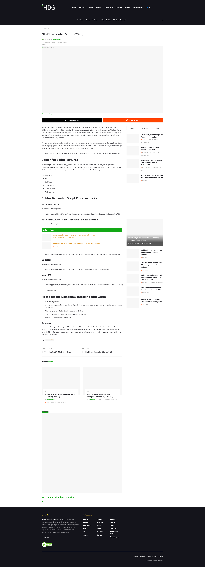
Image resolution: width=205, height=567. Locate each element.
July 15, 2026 (145, 270)
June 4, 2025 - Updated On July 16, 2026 (64, 237)
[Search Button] (162, 20)
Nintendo (100, 531)
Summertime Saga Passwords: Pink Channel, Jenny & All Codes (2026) (152, 162)
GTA (102, 20)
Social (112, 522)
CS (84, 531)
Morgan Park (57, 39)
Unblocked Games (84, 20)
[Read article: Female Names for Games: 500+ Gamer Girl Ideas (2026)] (133, 303)
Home (74, 7)
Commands (109, 7)
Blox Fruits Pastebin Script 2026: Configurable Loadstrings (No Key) (76, 243)
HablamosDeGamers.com (50, 519)
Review (99, 535)
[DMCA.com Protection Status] (47, 544)
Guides (119, 7)
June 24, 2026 (145, 293)
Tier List (113, 529)
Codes (98, 7)
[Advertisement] (145, 201)
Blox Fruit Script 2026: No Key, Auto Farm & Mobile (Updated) (74, 235)
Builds (85, 519)
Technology (138, 7)
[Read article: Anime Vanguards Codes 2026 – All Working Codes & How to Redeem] (145, 232)
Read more (45, 537)
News (91, 7)
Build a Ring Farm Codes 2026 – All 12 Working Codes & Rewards (152, 252)
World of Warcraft (119, 20)
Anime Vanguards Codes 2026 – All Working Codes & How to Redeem (143, 238)
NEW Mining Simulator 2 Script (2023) (61, 497)
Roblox (82, 7)
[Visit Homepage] (48, 7)
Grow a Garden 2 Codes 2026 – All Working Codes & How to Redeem (152, 265)
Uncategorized (115, 537)
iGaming (100, 522)
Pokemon (95, 20)
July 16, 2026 (145, 257)
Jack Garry (91, 399)
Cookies (142, 556)
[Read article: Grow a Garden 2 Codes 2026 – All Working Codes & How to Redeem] (133, 266)
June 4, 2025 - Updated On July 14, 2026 (64, 246)
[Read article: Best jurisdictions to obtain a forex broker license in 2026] (133, 291)
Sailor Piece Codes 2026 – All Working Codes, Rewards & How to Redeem (151, 277)
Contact (161, 556)
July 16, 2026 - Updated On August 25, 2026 (140, 243)
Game (85, 529)
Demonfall (50, 340)
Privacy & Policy (152, 556)
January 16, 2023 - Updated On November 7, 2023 (54, 42)
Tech (112, 525)
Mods (127, 7)
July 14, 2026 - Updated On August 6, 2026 (152, 282)
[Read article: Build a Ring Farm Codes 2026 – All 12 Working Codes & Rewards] (133, 253)
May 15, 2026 (145, 304)
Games (85, 535)
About (136, 556)
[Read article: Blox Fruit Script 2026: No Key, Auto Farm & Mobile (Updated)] (46, 237)
